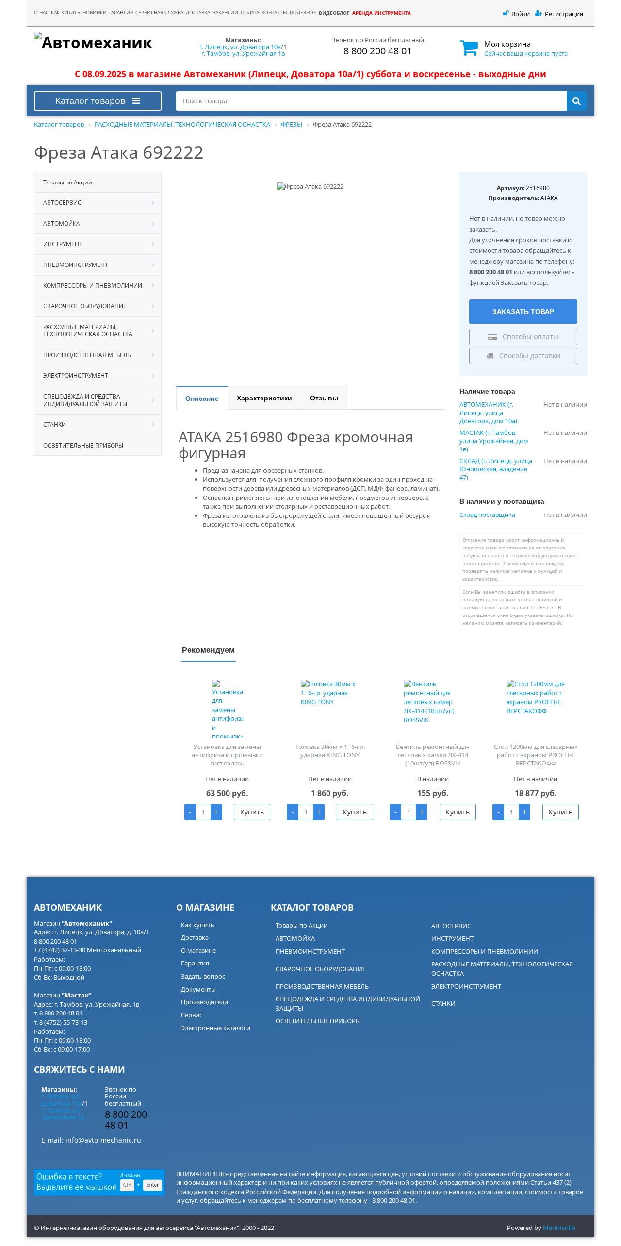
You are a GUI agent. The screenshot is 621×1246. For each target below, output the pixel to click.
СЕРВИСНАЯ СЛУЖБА (159, 12)
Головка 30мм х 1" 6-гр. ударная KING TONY (330, 750)
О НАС (41, 12)
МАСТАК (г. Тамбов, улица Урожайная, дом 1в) (493, 441)
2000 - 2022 (258, 1227)
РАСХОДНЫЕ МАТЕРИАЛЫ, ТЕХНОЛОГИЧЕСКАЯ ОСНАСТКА (502, 969)
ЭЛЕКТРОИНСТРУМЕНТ (466, 986)
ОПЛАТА (250, 12)
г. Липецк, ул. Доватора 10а (240, 46)
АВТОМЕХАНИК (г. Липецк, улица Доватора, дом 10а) (488, 412)
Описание (202, 398)
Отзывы (324, 397)
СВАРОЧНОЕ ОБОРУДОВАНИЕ (321, 968)
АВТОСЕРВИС (451, 925)
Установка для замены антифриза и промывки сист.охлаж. (227, 754)
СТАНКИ (443, 1003)
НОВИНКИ (94, 12)
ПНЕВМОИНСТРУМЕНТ (310, 951)
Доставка (195, 937)
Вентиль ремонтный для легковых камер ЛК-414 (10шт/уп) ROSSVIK (433, 754)
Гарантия (195, 963)
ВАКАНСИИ (225, 12)
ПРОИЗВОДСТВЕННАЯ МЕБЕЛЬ (322, 986)
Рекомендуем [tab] (208, 649)
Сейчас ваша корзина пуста (526, 53)
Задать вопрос (203, 976)
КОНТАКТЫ (274, 12)
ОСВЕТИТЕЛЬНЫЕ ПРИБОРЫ (318, 1020)
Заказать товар (523, 311)
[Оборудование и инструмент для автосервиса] (98, 43)
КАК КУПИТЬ (65, 12)
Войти (520, 13)
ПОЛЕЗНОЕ (303, 12)
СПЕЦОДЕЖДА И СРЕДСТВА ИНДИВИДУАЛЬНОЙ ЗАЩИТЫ (348, 1004)
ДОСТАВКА (198, 12)
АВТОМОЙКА (295, 938)
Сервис (191, 1015)
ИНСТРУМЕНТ (452, 938)
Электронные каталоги (215, 1027)
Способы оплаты (529, 336)
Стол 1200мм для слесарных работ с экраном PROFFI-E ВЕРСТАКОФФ (536, 754)
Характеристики (264, 397)
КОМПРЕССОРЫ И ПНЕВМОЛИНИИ (484, 951)
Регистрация (564, 13)
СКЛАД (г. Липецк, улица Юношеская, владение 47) (495, 469)
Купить (252, 811)
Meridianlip (559, 1227)
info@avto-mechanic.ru (103, 1140)
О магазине (198, 950)
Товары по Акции (301, 925)
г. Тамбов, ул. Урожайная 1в (243, 53)
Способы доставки (528, 355)
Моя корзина (507, 44)
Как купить (197, 924)
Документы (198, 989)
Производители (204, 1001)
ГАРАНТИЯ (121, 12)
